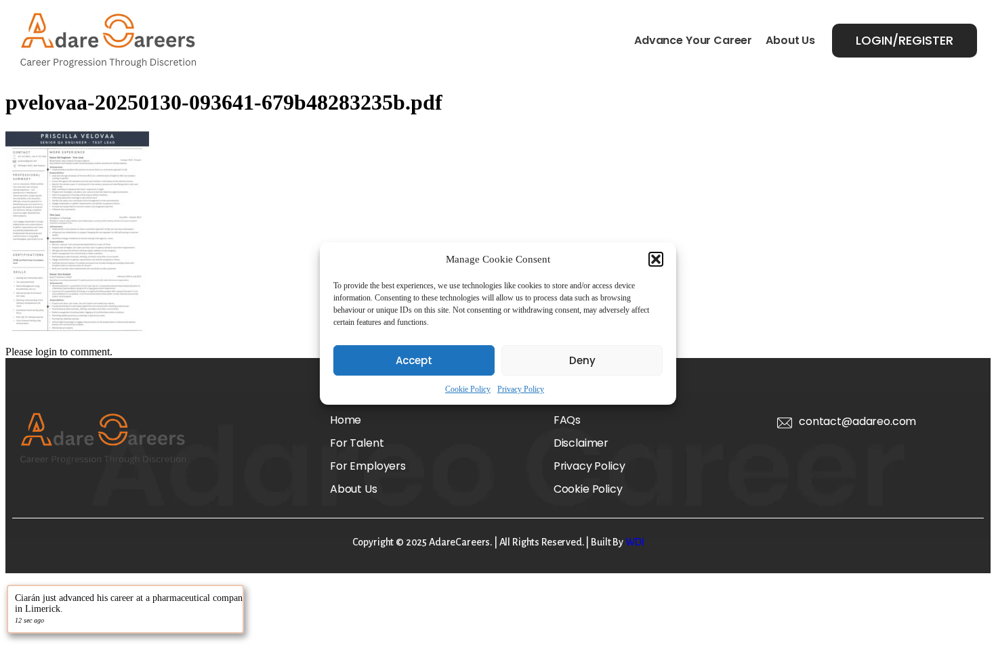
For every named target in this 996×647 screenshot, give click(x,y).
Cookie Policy (468, 389)
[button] (656, 259)
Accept (414, 360)
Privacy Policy (520, 389)
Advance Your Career (693, 40)
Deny (582, 360)
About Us (790, 40)
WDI (634, 542)
